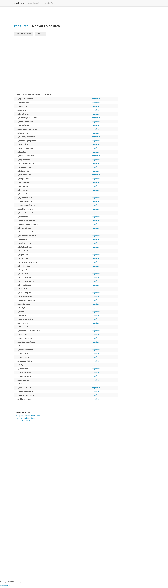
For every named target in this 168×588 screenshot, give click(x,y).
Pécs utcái (21, 25)
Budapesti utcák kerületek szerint (28, 415)
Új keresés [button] (40, 34)
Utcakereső (19, 3)
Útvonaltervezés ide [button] (23, 34)
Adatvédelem (5, 585)
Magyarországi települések (26, 418)
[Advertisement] (58, 14)
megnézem (96, 99)
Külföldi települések (23, 420)
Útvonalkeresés (34, 3)
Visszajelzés (48, 3)
